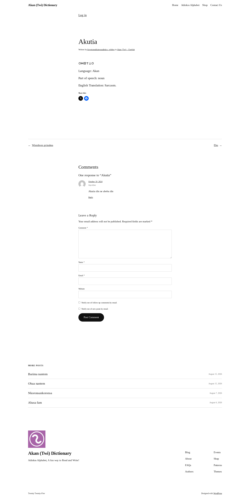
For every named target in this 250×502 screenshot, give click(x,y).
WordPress (217, 493)
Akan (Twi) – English (126, 50)
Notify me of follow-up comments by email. (99, 303)
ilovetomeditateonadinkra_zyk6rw (101, 50)
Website (81, 289)
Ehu (216, 145)
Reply (90, 197)
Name (81, 262)
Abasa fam (35, 402)
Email (81, 275)
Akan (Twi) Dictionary (42, 5)
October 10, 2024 (95, 182)
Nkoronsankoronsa (40, 393)
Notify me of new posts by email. (95, 309)
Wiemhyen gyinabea (42, 145)
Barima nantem (38, 374)
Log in (82, 15)
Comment (83, 228)
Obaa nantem (36, 383)
